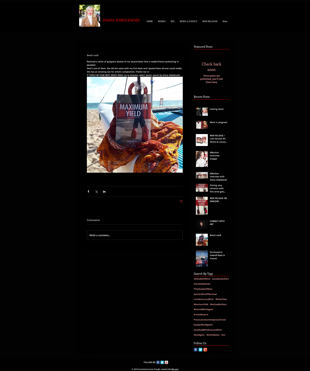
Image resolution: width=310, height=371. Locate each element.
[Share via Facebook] (88, 191)
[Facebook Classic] (195, 349)
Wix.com (174, 369)
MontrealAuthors (218, 304)
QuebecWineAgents (203, 324)
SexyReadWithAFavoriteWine (208, 329)
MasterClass (221, 299)
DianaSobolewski (202, 283)
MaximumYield (201, 304)
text (223, 334)
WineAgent (199, 334)
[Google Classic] (205, 349)
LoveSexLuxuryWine (204, 299)
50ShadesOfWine (202, 278)
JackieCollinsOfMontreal (205, 294)
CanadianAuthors (220, 278)
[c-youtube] (166, 362)
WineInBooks (213, 334)
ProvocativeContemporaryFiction (210, 319)
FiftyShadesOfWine (203, 288)
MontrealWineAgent (203, 309)
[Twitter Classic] (200, 349)
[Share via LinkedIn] (104, 191)
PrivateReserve (201, 314)
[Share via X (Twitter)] (96, 191)
